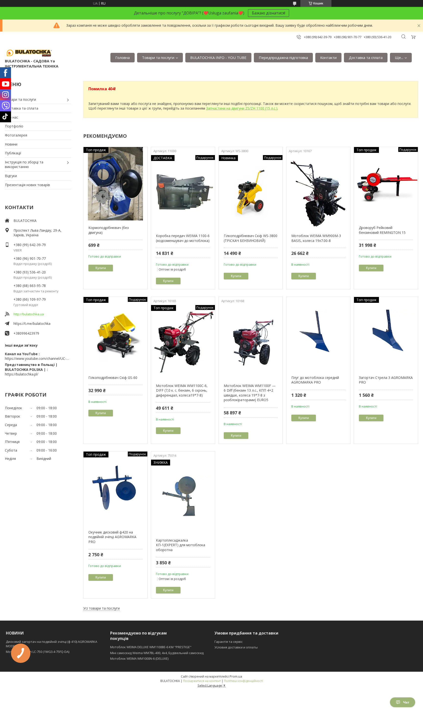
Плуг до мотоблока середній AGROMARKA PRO (315, 380)
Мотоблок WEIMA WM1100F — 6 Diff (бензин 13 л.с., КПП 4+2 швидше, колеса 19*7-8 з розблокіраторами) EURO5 (250, 392)
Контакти (328, 57)
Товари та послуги (158, 57)
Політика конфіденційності (243, 681)
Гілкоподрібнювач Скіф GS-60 (112, 377)
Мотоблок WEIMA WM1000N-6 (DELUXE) (139, 658)
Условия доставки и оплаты (236, 647)
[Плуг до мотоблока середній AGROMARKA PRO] (318, 333)
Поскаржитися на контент (202, 681)
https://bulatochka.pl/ (21, 374)
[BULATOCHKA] (29, 52)
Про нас (11, 117)
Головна (122, 57)
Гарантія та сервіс (228, 641)
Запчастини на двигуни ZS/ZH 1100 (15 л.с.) (241, 108)
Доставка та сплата (366, 57)
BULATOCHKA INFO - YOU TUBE (218, 57)
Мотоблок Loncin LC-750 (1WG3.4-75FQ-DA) (37, 651)
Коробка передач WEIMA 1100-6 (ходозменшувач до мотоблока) (183, 238)
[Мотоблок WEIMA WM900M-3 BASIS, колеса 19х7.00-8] (318, 191)
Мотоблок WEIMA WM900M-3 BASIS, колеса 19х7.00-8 (316, 238)
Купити (100, 268)
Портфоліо (14, 126)
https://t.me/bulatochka (31, 323)
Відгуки (11, 175)
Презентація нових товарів (27, 184)
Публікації (13, 153)
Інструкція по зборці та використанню (24, 164)
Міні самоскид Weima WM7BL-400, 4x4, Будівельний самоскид (157, 653)
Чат (406, 702)
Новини (11, 144)
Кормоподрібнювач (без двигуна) (108, 230)
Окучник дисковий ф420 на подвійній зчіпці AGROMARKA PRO (112, 537)
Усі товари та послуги (101, 608)
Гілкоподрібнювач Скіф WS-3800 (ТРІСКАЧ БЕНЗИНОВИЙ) (250, 238)
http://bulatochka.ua (28, 314)
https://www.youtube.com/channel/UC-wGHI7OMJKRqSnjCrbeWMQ (38, 358)
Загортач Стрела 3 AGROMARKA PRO (386, 380)
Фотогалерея (16, 135)
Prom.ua (236, 676)
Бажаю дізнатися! (268, 13)
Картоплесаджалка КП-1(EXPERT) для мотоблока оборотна (180, 545)
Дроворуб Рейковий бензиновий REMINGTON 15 (382, 230)
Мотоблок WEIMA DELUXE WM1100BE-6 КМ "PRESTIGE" (150, 647)
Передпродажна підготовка (283, 57)
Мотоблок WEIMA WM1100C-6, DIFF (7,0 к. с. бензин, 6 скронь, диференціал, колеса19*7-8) (182, 390)
